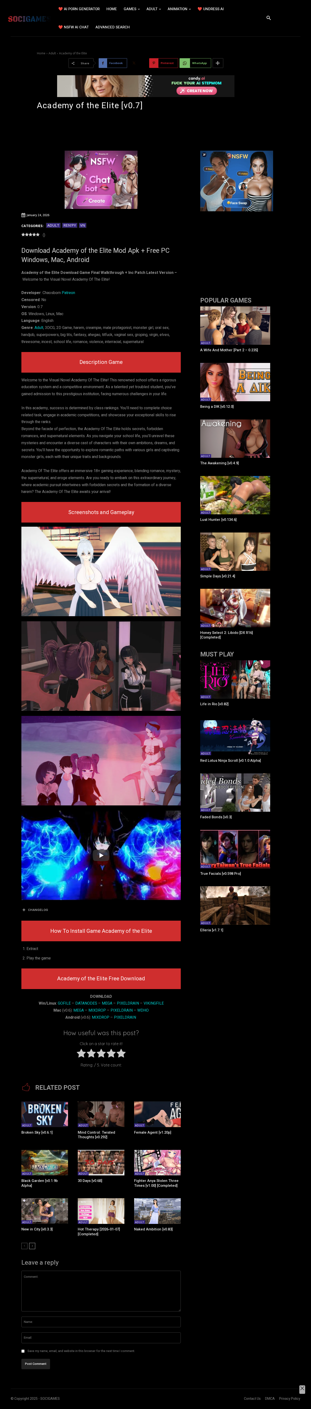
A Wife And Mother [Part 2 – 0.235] (229, 350)
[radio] (81, 1054)
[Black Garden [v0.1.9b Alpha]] (44, 1163)
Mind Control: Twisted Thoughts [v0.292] (96, 1135)
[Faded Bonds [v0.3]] (235, 792)
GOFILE (64, 1003)
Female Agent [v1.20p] (152, 1132)
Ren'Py (69, 225)
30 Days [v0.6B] (90, 1180)
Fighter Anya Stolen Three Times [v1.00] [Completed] (156, 1183)
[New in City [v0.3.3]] (44, 1211)
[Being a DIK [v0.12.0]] (235, 382)
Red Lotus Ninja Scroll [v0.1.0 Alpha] (230, 760)
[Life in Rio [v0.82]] (235, 679)
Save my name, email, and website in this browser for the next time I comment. (81, 1351)
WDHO (143, 1010)
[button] (269, 18)
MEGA (107, 1003)
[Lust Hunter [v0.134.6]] (235, 495)
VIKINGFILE (154, 1003)
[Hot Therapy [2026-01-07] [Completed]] (101, 1211)
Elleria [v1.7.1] (211, 930)
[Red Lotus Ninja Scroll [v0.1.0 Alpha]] (235, 736)
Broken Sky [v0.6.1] (37, 1132)
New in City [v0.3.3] (37, 1229)
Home (41, 53)
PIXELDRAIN (128, 1003)
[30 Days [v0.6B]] (101, 1163)
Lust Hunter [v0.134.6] (218, 519)
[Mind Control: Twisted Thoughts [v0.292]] (101, 1114)
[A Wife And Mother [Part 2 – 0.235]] (235, 325)
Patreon (68, 293)
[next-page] (32, 1246)
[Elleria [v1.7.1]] (235, 905)
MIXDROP (97, 1010)
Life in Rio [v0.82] (214, 704)
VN (82, 225)
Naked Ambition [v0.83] (153, 1229)
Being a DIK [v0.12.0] (217, 406)
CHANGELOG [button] (38, 910)
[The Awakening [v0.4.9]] (235, 438)
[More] (218, 63)
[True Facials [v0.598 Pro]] (235, 849)
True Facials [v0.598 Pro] (220, 873)
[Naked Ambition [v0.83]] (157, 1211)
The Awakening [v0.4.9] (219, 463)
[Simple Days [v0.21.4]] (235, 551)
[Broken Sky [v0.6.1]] (44, 1114)
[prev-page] (24, 1246)
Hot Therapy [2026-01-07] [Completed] (99, 1232)
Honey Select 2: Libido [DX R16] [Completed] (226, 635)
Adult (52, 53)
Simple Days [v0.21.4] (217, 576)
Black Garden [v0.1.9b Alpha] (39, 1183)
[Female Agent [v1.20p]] (157, 1114)
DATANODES (86, 1003)
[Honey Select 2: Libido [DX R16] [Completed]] (235, 608)
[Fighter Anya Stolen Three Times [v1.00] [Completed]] (157, 1163)
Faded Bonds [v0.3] (216, 817)
